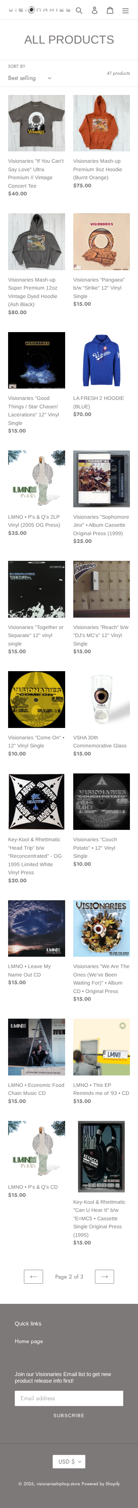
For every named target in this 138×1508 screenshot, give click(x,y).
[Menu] (125, 10)
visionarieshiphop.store (58, 1484)
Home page (29, 1341)
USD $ (67, 1461)
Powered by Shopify (101, 1484)
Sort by (16, 66)
